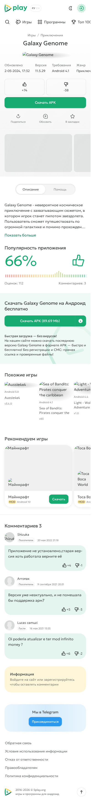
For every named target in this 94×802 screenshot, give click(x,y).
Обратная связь (18, 743)
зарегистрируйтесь (59, 680)
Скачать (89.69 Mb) (40, 321)
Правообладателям (21, 767)
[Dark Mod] (70, 8)
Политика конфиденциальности (31, 776)
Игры (32, 35)
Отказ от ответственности (26, 759)
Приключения (52, 35)
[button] (81, 792)
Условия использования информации (36, 751)
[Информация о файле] (80, 320)
